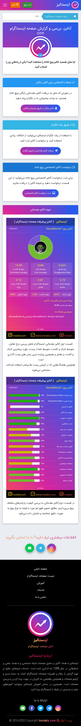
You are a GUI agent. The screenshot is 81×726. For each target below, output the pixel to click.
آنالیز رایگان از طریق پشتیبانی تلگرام (38, 108)
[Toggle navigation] (5, 5)
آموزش (40, 583)
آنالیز (13, 5)
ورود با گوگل (65, 721)
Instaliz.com (47, 721)
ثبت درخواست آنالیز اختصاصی (38, 193)
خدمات (40, 590)
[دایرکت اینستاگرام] (51, 548)
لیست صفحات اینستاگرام (56, 16)
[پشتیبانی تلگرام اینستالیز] (40, 548)
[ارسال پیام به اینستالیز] (29, 548)
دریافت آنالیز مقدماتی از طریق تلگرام (38, 151)
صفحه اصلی (40, 569)
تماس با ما (40, 597)
